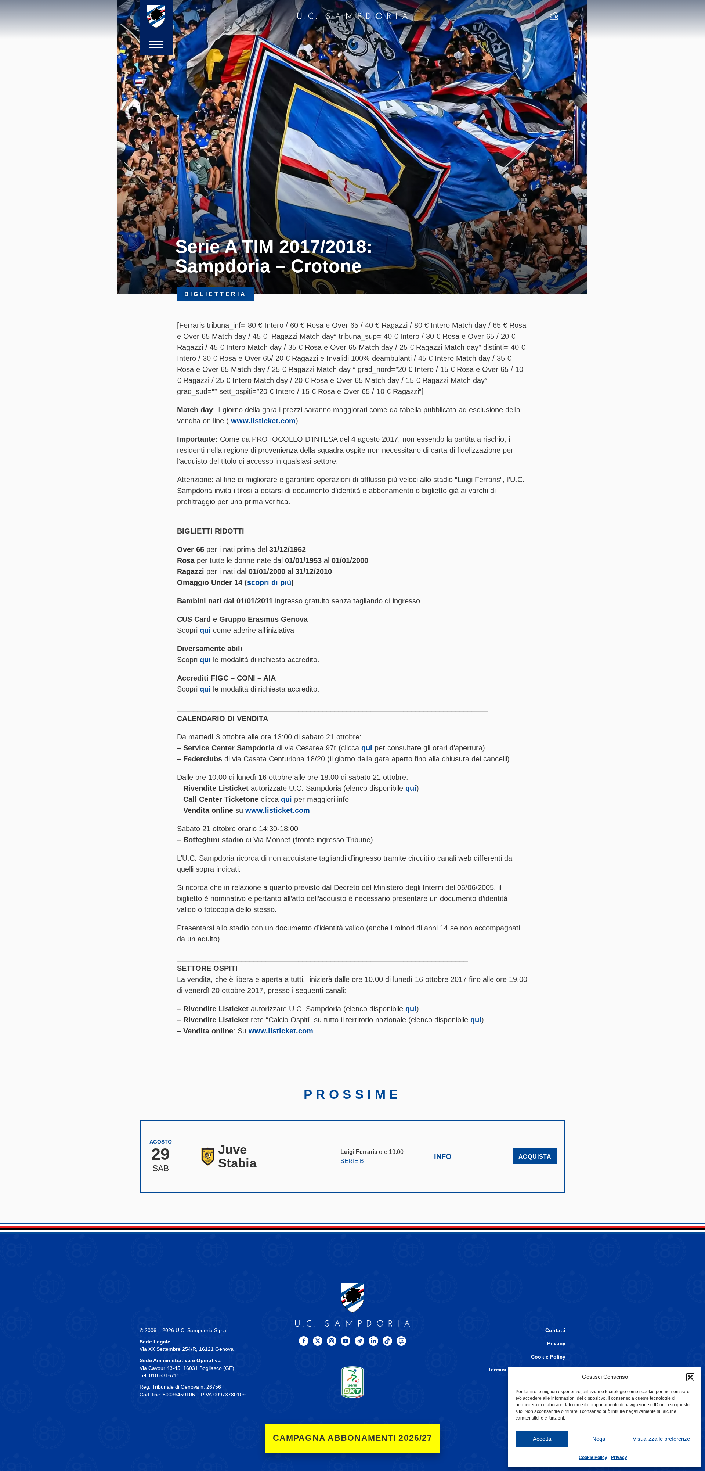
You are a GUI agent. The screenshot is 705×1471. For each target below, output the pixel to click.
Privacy (619, 1457)
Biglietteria (215, 294)
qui (205, 630)
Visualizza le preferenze (661, 1439)
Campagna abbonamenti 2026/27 (353, 1438)
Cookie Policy (593, 1457)
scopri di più (269, 582)
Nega (598, 1439)
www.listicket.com (263, 421)
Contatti (555, 1330)
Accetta (542, 1439)
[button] (690, 1377)
